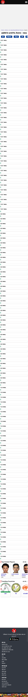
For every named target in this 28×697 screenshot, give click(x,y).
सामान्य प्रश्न (4, 686)
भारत (3, 656)
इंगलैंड (3, 661)
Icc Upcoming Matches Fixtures (16, 30)
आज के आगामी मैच (5, 683)
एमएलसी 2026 (4, 644)
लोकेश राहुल (4, 671)
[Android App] (14, 640)
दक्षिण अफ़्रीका (4, 659)
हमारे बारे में (4, 679)
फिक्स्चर (9, 37)
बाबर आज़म (4, 673)
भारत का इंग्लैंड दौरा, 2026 (7, 646)
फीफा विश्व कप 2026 (6, 651)
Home (2, 30)
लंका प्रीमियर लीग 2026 (6, 648)
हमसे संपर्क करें (4, 681)
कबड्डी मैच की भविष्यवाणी (6, 685)
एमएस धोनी (4, 667)
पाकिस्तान (3, 663)
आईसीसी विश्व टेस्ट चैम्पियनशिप (7, 649)
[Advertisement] (14, 16)
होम (3, 37)
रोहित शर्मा (3, 669)
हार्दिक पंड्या (4, 675)
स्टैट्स (16, 37)
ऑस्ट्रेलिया (4, 658)
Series (6, 30)
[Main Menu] (26, 2)
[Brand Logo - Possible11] (14, 632)
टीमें (22, 37)
